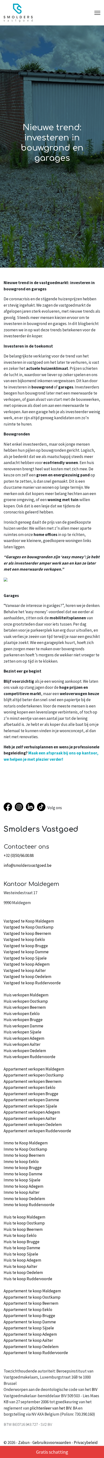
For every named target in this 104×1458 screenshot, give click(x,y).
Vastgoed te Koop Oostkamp (28, 927)
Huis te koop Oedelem (23, 1272)
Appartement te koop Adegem (30, 1334)
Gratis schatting (52, 1452)
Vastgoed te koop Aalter (25, 970)
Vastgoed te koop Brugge (26, 945)
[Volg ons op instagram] (20, 807)
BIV (94, 1389)
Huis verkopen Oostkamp (26, 1001)
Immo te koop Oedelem (24, 1198)
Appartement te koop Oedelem (31, 1346)
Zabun (24, 1442)
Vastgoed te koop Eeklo (24, 939)
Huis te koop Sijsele (21, 1254)
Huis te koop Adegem (22, 1260)
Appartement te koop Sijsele (29, 1328)
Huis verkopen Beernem (25, 1007)
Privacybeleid (86, 1442)
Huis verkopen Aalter (22, 1044)
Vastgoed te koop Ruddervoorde (32, 982)
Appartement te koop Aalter (28, 1340)
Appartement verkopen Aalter (30, 1118)
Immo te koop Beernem (24, 1155)
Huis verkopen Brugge (23, 1019)
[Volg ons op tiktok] (42, 807)
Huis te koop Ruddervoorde (28, 1278)
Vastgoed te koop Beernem (27, 933)
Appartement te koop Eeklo (28, 1309)
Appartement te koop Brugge (29, 1315)
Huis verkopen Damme (23, 1026)
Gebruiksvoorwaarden (51, 1442)
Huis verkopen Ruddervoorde (29, 1056)
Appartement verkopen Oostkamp (34, 1075)
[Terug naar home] (18, 13)
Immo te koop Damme (23, 1174)
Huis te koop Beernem (23, 1229)
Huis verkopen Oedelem (25, 1050)
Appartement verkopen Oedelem (33, 1124)
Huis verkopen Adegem (24, 1038)
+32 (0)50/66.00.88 (19, 855)
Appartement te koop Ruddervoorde (36, 1352)
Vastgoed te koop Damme (26, 951)
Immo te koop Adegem (23, 1186)
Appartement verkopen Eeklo (29, 1087)
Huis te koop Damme (22, 1247)
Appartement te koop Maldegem (32, 1291)
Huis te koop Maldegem (24, 1217)
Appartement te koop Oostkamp (32, 1297)
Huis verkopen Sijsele (22, 1032)
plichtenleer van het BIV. (51, 1408)
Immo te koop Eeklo (21, 1161)
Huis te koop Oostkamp (24, 1223)
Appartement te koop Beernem (31, 1303)
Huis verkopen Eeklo (22, 1013)
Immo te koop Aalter (21, 1192)
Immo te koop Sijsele (22, 1180)
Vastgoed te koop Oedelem (27, 976)
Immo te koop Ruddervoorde (29, 1204)
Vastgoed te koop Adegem (27, 964)
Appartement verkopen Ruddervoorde (37, 1130)
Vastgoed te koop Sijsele (25, 958)
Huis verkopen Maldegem (26, 995)
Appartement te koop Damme (30, 1322)
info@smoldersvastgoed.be (28, 865)
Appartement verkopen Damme (31, 1099)
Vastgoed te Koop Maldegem (29, 921)
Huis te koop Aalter (20, 1266)
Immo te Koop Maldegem (26, 1143)
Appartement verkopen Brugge (31, 1093)
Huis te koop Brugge (21, 1241)
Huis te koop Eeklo (20, 1235)
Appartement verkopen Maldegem (34, 1069)
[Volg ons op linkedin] (31, 807)
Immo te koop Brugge (23, 1167)
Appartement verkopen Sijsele (30, 1106)
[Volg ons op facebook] (9, 807)
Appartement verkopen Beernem (32, 1081)
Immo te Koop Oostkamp (25, 1149)
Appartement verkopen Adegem (32, 1112)
